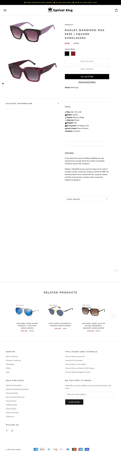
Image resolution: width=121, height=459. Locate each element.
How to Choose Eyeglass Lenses (77, 372)
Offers (8, 368)
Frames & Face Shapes (74, 360)
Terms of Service (12, 413)
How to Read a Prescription (75, 364)
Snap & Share (11, 401)
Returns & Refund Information (17, 389)
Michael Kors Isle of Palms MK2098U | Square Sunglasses (93, 326)
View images (73, 199)
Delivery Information (19, 103)
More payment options (87, 82)
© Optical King (13, 449)
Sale (7, 372)
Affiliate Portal (11, 405)
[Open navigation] (5, 10)
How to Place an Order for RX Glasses (80, 368)
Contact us (10, 416)
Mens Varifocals (12, 356)
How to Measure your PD (75, 356)
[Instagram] (12, 430)
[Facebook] (7, 430)
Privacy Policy (11, 409)
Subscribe (74, 402)
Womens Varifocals (13, 360)
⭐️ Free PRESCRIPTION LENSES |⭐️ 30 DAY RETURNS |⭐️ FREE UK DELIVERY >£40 (60, 2)
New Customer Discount (15, 397)
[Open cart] (116, 10)
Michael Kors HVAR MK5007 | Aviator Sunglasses (27, 326)
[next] (113, 314)
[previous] (7, 314)
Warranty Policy (12, 393)
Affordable (10, 364)
